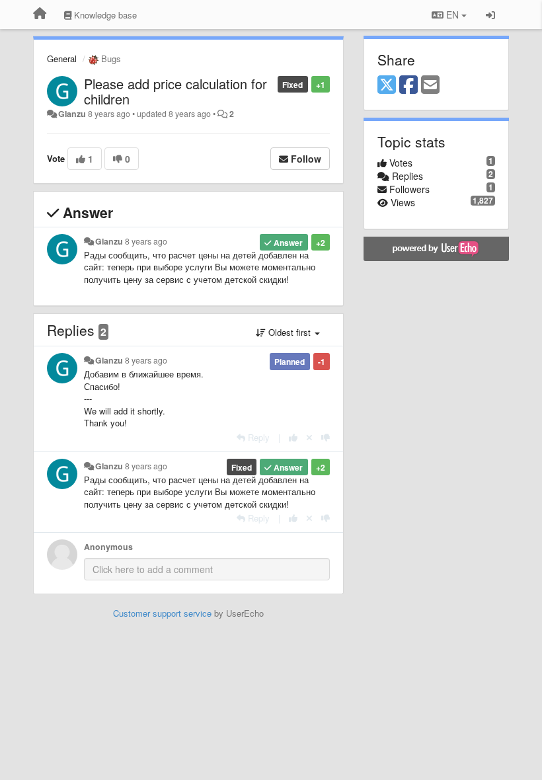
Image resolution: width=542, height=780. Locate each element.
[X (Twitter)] (386, 85)
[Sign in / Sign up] (490, 14)
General (62, 58)
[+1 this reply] (293, 437)
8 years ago (146, 241)
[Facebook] (408, 85)
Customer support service (162, 613)
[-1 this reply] (325, 437)
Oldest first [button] (289, 332)
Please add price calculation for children (175, 91)
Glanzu (72, 114)
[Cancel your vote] (309, 437)
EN (452, 14)
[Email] (430, 85)
